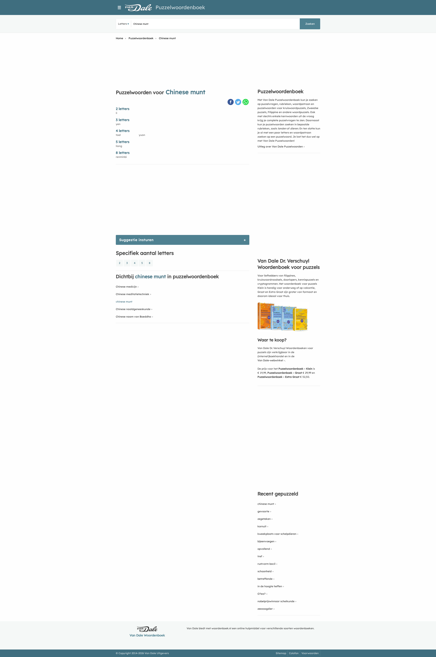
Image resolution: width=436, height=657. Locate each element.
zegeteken (264, 518)
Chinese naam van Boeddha (133, 316)
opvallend (264, 548)
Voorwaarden (310, 653)
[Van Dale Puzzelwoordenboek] (140, 7)
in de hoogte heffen (270, 586)
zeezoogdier (265, 608)
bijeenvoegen (266, 541)
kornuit (262, 526)
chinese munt (266, 503)
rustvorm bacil (266, 563)
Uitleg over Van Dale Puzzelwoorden (280, 146)
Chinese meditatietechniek (132, 294)
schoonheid (265, 571)
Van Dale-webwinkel (270, 360)
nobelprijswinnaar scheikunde (276, 601)
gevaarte (263, 511)
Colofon (294, 653)
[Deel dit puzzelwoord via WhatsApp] (246, 102)
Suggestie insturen (136, 240)
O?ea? (262, 593)
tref (260, 556)
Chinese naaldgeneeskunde (133, 309)
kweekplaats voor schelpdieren (277, 533)
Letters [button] (122, 23)
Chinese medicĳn (126, 286)
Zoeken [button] (310, 23)
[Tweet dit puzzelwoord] (238, 102)
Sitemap (281, 653)
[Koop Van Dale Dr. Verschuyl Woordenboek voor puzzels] (283, 330)
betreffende (265, 578)
